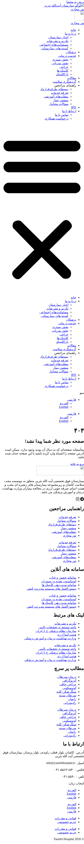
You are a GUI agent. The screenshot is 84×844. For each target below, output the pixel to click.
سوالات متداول (58, 104)
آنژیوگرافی (69, 680)
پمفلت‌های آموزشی (56, 96)
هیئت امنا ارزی (66, 634)
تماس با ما (61, 114)
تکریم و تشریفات (57, 41)
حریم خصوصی (66, 822)
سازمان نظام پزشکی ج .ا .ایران (56, 631)
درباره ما (70, 33)
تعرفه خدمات (59, 92)
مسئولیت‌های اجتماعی (53, 44)
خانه (73, 30)
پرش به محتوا (75, 2)
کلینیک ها (62, 70)
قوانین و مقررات (65, 818)
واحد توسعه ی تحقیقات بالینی (57, 627)
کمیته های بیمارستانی (54, 48)
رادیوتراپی (69, 702)
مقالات (71, 78)
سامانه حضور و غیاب (62, 577)
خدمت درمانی (67, 55)
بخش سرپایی (60, 63)
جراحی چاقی (67, 684)
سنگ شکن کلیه (66, 691)
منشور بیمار (60, 100)
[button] (42, 207)
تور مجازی (69, 535)
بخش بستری (60, 59)
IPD (73, 107)
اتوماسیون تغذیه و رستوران (58, 581)
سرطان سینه (67, 695)
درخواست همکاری (56, 118)
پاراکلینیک (62, 74)
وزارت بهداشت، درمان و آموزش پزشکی (50, 638)
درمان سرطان (66, 677)
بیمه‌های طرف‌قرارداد (54, 89)
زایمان (72, 699)
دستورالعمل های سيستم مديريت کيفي (51, 588)
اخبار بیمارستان (58, 37)
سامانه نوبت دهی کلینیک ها (59, 585)
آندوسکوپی (69, 688)
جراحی (63, 67)
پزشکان (71, 52)
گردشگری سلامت (64, 81)
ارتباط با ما (69, 111)
